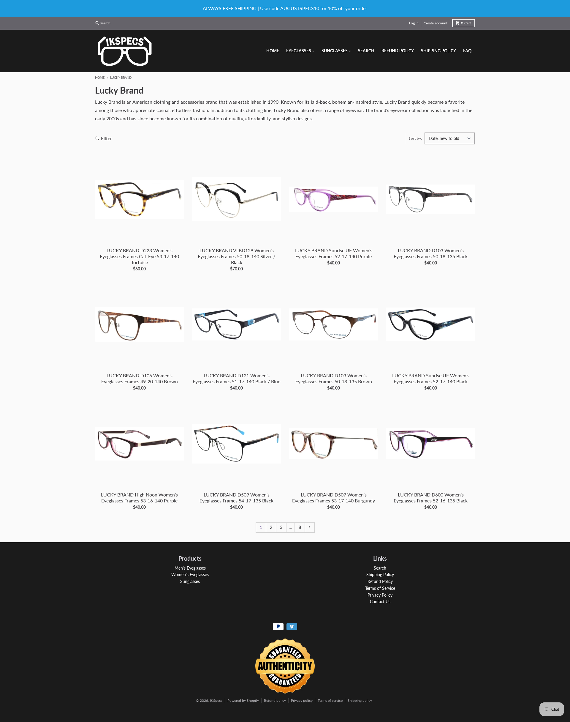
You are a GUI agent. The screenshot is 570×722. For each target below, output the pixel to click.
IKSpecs (216, 700)
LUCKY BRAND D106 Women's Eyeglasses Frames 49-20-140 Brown (139, 378)
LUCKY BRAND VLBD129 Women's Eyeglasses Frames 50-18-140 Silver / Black (236, 256)
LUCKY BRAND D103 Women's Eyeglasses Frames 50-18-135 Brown (333, 378)
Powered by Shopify (243, 700)
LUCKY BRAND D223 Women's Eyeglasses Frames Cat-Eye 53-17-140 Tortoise (139, 256)
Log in (414, 23)
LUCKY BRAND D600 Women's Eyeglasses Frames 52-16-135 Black (431, 497)
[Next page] (309, 527)
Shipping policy (360, 700)
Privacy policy (302, 700)
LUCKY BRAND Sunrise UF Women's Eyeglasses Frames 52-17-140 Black (430, 378)
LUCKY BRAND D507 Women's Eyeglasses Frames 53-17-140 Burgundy (333, 497)
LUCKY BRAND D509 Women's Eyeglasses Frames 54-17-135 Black (236, 497)
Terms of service (330, 700)
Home (99, 77)
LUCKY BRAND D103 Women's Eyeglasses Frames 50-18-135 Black (431, 253)
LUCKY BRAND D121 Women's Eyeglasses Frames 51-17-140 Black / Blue (236, 378)
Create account (435, 23)
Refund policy (275, 700)
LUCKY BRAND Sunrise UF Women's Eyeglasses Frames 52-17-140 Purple (333, 253)
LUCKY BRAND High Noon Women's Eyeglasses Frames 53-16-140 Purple (139, 497)
